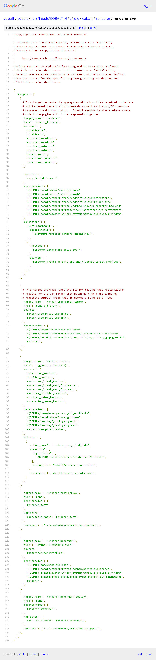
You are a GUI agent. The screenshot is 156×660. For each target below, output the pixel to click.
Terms (44, 654)
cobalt (9, 18)
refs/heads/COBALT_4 (49, 18)
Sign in (148, 6)
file (82, 27)
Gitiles (23, 654)
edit (92, 27)
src (76, 18)
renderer (103, 18)
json (149, 654)
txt (140, 654)
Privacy (33, 654)
